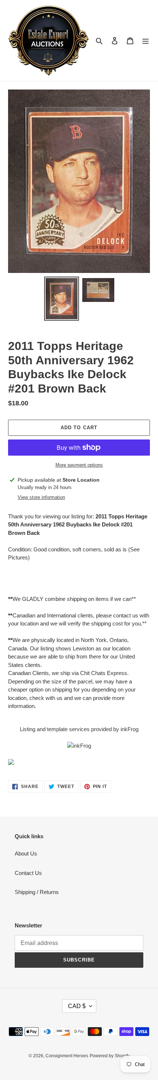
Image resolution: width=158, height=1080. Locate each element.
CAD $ (77, 1006)
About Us (26, 853)
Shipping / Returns (37, 892)
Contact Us (28, 873)
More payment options (79, 465)
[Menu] (145, 40)
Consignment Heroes (67, 1055)
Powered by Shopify (110, 1055)
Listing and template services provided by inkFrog (79, 729)
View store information (41, 497)
